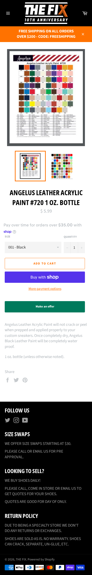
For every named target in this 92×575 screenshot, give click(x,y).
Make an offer (49, 308)
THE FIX (21, 559)
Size (7, 237)
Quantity (70, 237)
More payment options (45, 289)
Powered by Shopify (41, 559)
